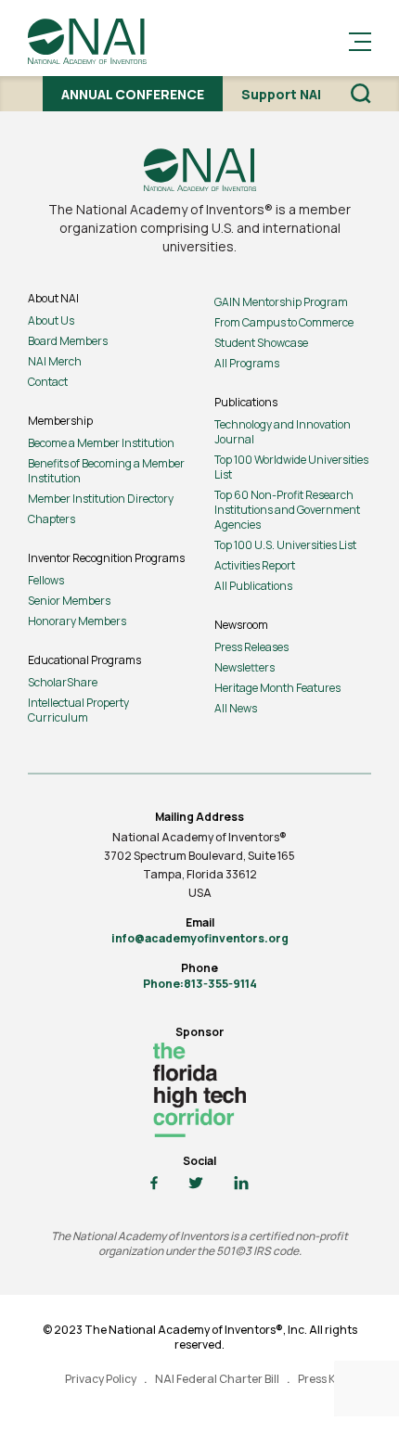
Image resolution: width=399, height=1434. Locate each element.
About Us (51, 320)
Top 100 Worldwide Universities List (291, 467)
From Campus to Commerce (284, 322)
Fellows (46, 580)
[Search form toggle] (361, 93)
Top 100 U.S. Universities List (285, 545)
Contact (48, 382)
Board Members (68, 341)
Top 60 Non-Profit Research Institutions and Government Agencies (287, 509)
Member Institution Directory (101, 498)
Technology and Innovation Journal (282, 431)
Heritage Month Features (277, 688)
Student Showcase (261, 343)
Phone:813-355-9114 (200, 984)
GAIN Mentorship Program (281, 302)
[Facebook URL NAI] (154, 1184)
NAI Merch (55, 361)
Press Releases (251, 647)
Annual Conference (132, 94)
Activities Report (254, 565)
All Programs (246, 363)
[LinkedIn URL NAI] (241, 1184)
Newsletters (244, 667)
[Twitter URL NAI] (195, 1184)
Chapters (51, 519)
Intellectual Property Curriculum (78, 710)
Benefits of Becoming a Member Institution (106, 470)
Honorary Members (77, 621)
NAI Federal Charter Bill (217, 1379)
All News (235, 708)
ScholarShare (62, 682)
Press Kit (320, 1379)
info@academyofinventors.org (200, 938)
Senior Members (69, 600)
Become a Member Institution (101, 443)
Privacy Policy (100, 1379)
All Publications (253, 586)
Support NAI (281, 94)
